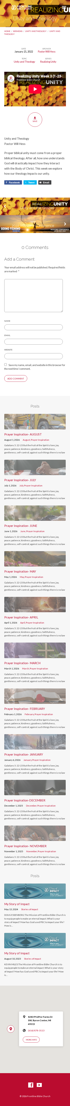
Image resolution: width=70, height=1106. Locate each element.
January (28, 760)
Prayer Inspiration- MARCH (22, 663)
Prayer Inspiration (40, 440)
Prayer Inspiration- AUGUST (23, 434)
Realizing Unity (48, 61)
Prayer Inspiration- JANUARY (23, 754)
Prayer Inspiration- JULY (20, 480)
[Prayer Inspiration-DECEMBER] (35, 792)
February (29, 714)
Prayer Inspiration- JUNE (20, 525)
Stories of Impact (29, 909)
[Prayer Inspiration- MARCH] (35, 655)
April (22, 622)
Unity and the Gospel (37, 208)
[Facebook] (30, 1085)
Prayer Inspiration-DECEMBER (24, 800)
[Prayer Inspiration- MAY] (35, 564)
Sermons (17, 31)
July (21, 485)
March (25, 668)
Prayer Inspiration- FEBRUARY (24, 708)
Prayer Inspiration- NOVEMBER (25, 846)
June (22, 531)
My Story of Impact (17, 904)
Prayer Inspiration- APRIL (21, 617)
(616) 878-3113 (36, 1030)
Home (7, 31)
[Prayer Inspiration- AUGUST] (35, 426)
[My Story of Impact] (35, 896)
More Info (31, 1040)
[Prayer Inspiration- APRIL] (35, 609)
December (31, 805)
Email (7, 335)
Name (7, 321)
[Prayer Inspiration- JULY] (35, 472)
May (22, 577)
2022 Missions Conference (33, 226)
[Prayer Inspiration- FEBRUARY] (35, 701)
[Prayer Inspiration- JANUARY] (35, 747)
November (31, 851)
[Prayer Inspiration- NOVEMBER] (35, 838)
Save (35, 121)
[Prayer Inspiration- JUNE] (35, 518)
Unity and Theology (35, 31)
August (26, 440)
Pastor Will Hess (46, 51)
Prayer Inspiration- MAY (20, 571)
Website (8, 350)
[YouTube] (39, 1085)
